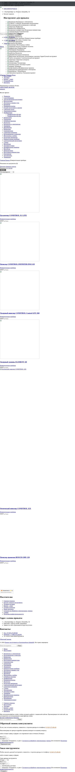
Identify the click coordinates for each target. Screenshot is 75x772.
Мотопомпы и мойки (10, 136)
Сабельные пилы (9, 109)
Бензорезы (7, 104)
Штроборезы (8, 127)
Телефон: (3, 738)
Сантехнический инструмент (13, 141)
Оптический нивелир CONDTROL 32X (15, 508)
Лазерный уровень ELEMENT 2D (13, 362)
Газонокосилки (8, 131)
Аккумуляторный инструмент (13, 99)
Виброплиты (8, 117)
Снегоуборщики (9, 98)
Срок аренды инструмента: (8, 758)
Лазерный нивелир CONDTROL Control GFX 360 (20, 313)
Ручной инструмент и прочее (13, 108)
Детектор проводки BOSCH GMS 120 (15, 557)
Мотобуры (7, 149)
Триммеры (7, 126)
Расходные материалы (10, 137)
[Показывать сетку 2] (1, 170)
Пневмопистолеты (9, 106)
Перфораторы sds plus (14, 116)
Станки (6, 142)
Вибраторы (7, 129)
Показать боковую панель (8, 166)
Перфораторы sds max (14, 114)
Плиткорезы (7, 154)
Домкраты (7, 96)
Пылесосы (7, 122)
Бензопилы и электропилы (12, 124)
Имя (1, 737)
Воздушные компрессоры (12, 152)
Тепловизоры (8, 155)
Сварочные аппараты (10, 132)
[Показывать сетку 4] (5, 170)
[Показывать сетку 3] (3, 170)
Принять (16, 717)
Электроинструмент (10, 111)
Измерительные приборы (11, 139)
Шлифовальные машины (11, 147)
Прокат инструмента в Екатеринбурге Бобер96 (19, 642)
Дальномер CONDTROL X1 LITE (13, 215)
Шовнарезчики (8, 150)
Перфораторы (8, 112)
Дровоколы (7, 157)
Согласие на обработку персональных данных (36, 740)
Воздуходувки (8, 101)
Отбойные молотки (10, 121)
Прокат (7, 160)
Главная (2, 160)
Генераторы (7, 119)
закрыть (2, 89)
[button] (7, 87)
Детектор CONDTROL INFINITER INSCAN (17, 264)
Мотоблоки (7, 144)
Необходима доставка (9, 766)
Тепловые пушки (9, 145)
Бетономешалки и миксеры (12, 134)
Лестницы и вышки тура (11, 103)
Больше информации (6, 717)
